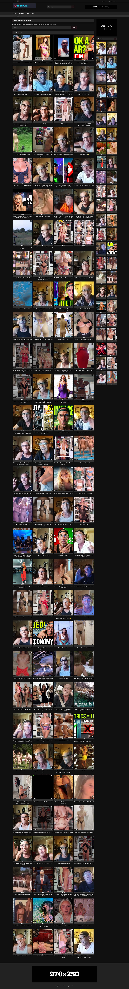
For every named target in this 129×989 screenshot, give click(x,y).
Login (109, 1)
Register (114, 1)
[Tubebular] (24, 5)
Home (15, 13)
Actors (33, 13)
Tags (28, 13)
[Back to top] (124, 985)
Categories (21, 13)
